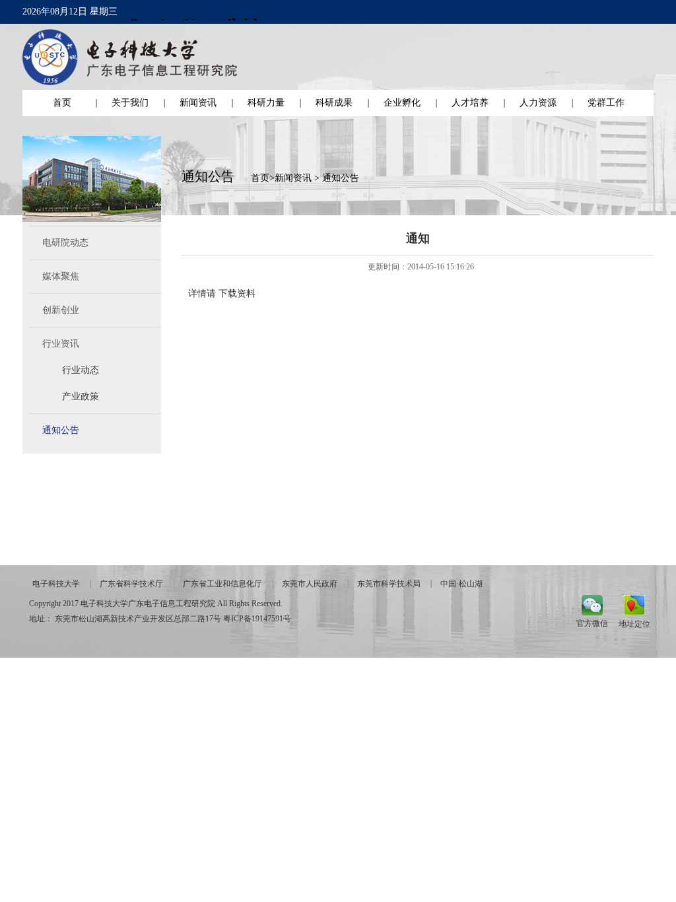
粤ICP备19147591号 (257, 618)
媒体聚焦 (60, 276)
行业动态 (80, 370)
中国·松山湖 (461, 583)
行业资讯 (60, 344)
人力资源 (538, 103)
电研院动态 (65, 243)
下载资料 (237, 293)
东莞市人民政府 (309, 583)
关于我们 (130, 103)
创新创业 (60, 310)
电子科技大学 (56, 583)
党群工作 (606, 103)
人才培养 (470, 103)
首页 (62, 103)
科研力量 (266, 103)
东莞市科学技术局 (389, 583)
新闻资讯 (198, 103)
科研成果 (334, 103)
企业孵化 (402, 103)
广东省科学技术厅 (131, 583)
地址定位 (634, 623)
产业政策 (80, 396)
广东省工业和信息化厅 (222, 583)
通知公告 (60, 430)
